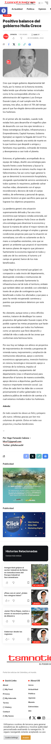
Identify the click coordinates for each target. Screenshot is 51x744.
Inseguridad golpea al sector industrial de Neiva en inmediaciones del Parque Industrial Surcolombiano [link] (15, 573)
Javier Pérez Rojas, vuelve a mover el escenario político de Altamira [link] (17, 613)
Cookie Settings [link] (11, 738)
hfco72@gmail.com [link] (12, 441)
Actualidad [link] (38, 585)
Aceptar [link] (26, 738)
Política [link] (36, 624)
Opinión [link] (7, 15)
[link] (3, 10)
